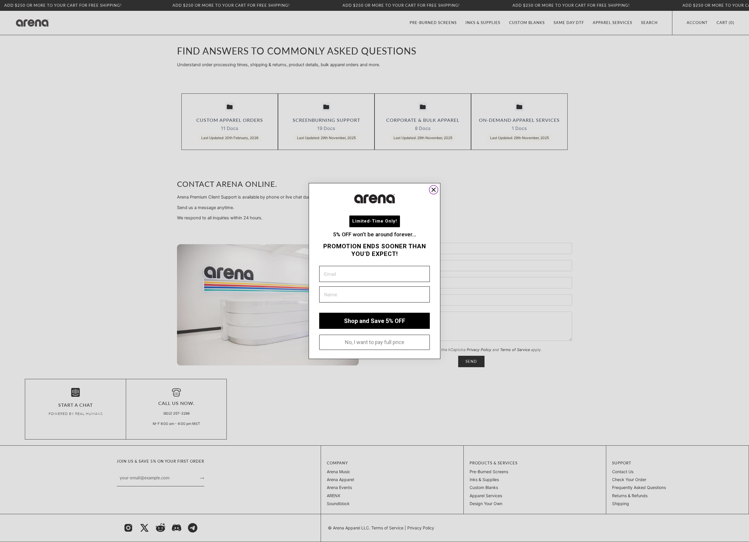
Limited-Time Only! (374, 221)
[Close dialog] (433, 189)
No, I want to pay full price (374, 342)
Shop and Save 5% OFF (374, 320)
